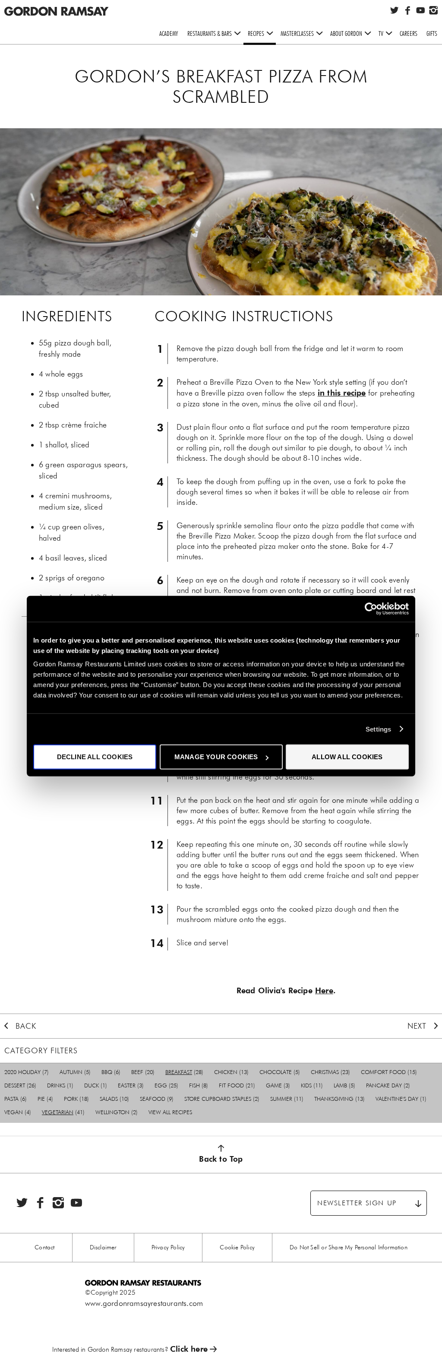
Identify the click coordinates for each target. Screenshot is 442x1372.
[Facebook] (407, 10)
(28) (184, 1072)
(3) (131, 1085)
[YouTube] (420, 10)
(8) (198, 1085)
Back (26, 1026)
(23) (330, 1072)
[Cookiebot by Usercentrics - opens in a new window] (371, 608)
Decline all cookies (95, 756)
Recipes (256, 33)
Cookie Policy (237, 1247)
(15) (389, 1072)
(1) (60, 1085)
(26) (20, 1085)
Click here (189, 1348)
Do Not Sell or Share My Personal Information (348, 1247)
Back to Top (221, 1158)
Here (324, 990)
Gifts (431, 33)
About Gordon (346, 33)
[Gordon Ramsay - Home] (56, 5)
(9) (157, 1099)
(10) (114, 1099)
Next (416, 1026)
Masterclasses (297, 33)
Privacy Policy (168, 1247)
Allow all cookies (347, 756)
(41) (63, 1112)
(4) (45, 1099)
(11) (312, 1085)
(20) (143, 1072)
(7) (26, 1072)
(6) (110, 1072)
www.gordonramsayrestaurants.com (144, 1303)
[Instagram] (433, 10)
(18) (76, 1099)
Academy (168, 33)
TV (381, 33)
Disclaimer (103, 1247)
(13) (231, 1072)
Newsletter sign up (357, 1203)
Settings (378, 728)
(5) (75, 1072)
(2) (388, 1085)
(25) (166, 1085)
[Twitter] (394, 10)
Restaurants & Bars (209, 33)
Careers (408, 33)
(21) (237, 1085)
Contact (44, 1247)
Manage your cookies (216, 756)
